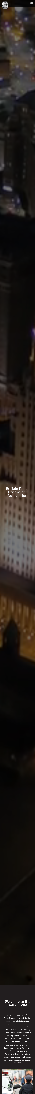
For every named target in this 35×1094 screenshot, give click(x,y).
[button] (31, 3)
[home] (5, 5)
